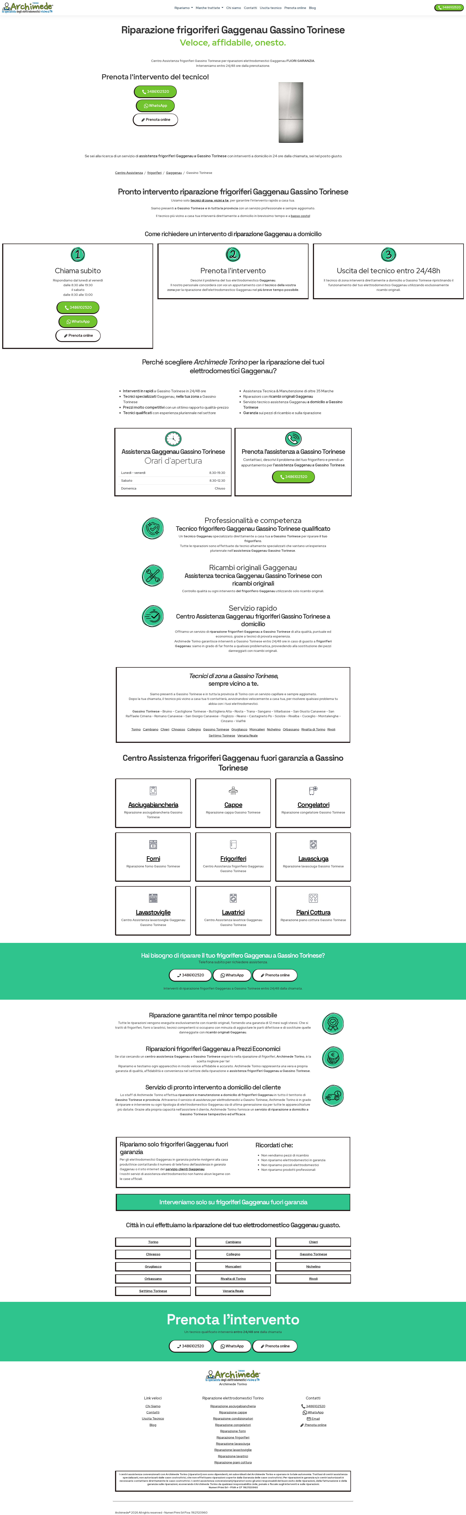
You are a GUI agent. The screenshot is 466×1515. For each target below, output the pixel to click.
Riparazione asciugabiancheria (233, 1406)
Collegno (194, 729)
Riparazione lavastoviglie (233, 1450)
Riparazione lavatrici (233, 1456)
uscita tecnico (271, 8)
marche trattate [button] (208, 8)
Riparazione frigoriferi (233, 1437)
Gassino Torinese (216, 729)
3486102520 (451, 7)
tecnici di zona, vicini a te (209, 200)
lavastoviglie (153, 912)
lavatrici (233, 912)
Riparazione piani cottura (233, 1462)
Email (315, 1419)
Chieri (165, 729)
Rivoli (331, 729)
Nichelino (274, 729)
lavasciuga (313, 859)
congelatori (313, 805)
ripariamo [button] (182, 8)
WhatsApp (157, 105)
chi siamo (233, 8)
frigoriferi (154, 173)
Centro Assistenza (129, 173)
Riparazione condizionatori (233, 1418)
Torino (136, 729)
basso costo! (300, 216)
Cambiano (150, 729)
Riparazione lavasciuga (233, 1443)
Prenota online (295, 8)
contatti (250, 8)
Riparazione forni (233, 1431)
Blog (312, 8)
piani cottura (313, 912)
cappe (233, 805)
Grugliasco (239, 729)
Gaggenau (174, 173)
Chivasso (178, 729)
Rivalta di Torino (313, 729)
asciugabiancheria (153, 805)
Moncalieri (257, 729)
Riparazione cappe (233, 1412)
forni (153, 859)
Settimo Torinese (222, 735)
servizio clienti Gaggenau (184, 1169)
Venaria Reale (247, 735)
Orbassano (291, 729)
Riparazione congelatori (233, 1425)
